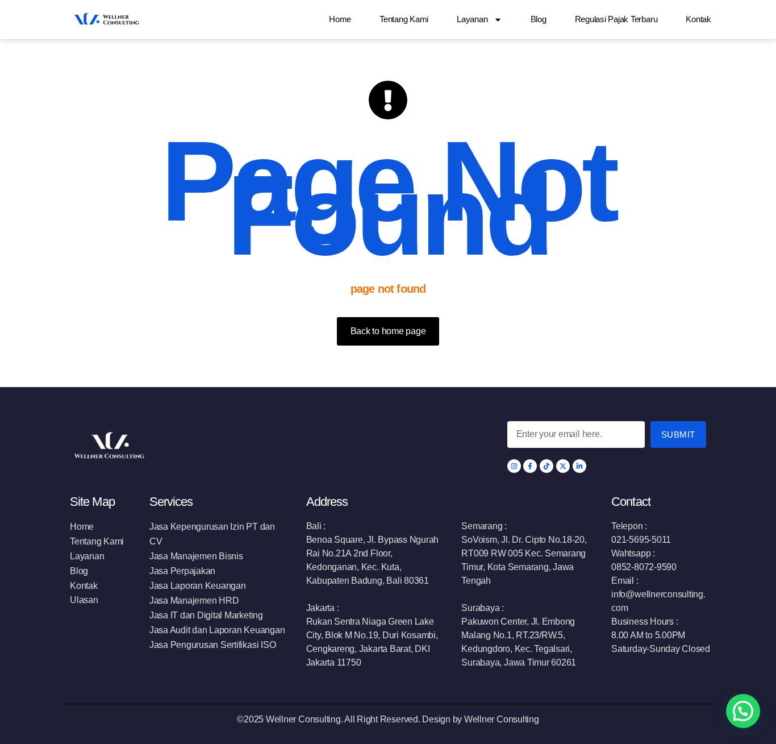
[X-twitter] (563, 466)
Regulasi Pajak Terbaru (616, 19)
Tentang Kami (403, 19)
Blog (538, 19)
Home (340, 19)
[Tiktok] (546, 466)
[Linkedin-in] (579, 466)
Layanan (472, 19)
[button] (743, 711)
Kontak (698, 19)
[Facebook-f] (530, 466)
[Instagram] (514, 466)
